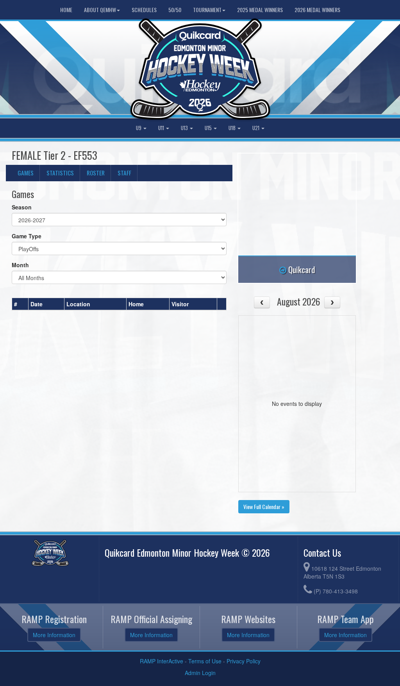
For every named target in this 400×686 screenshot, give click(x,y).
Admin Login (200, 673)
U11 (161, 128)
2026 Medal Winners (317, 9)
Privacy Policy (244, 661)
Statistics (60, 172)
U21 (256, 128)
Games (26, 172)
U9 (139, 128)
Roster (96, 172)
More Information (54, 635)
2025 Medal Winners (260, 9)
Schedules (144, 9)
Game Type (26, 236)
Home (66, 9)
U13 (185, 128)
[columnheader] (20, 304)
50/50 (174, 9)
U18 (233, 128)
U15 (209, 128)
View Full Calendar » (263, 506)
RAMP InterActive (161, 661)
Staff (124, 172)
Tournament (207, 9)
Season (22, 207)
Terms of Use (204, 661)
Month (20, 265)
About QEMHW (100, 9)
